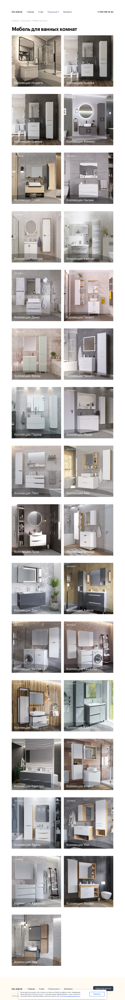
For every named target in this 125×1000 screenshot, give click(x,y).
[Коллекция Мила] (88, 412)
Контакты (67, 12)
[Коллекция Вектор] (88, 530)
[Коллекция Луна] (36, 530)
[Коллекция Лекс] (36, 471)
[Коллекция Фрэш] (36, 354)
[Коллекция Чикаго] (88, 354)
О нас (40, 12)
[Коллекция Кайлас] (88, 236)
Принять (97, 994)
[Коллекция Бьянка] (88, 61)
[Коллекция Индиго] (36, 61)
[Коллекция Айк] (88, 471)
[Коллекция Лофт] (36, 705)
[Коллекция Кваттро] (36, 764)
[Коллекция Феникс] (88, 119)
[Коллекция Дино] (36, 295)
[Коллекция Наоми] (88, 178)
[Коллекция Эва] (36, 940)
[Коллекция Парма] (36, 412)
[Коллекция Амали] (88, 588)
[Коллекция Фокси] (88, 764)
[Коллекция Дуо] (36, 588)
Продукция (52, 12)
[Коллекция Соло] (36, 178)
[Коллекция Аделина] (36, 881)
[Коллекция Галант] (88, 295)
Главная (30, 12)
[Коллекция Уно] (88, 823)
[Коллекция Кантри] (36, 236)
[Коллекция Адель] (36, 823)
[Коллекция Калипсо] (88, 705)
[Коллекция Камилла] (88, 647)
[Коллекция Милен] (88, 881)
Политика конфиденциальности (70, 996)
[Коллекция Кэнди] (36, 647)
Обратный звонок (103, 988)
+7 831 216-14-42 (105, 12)
